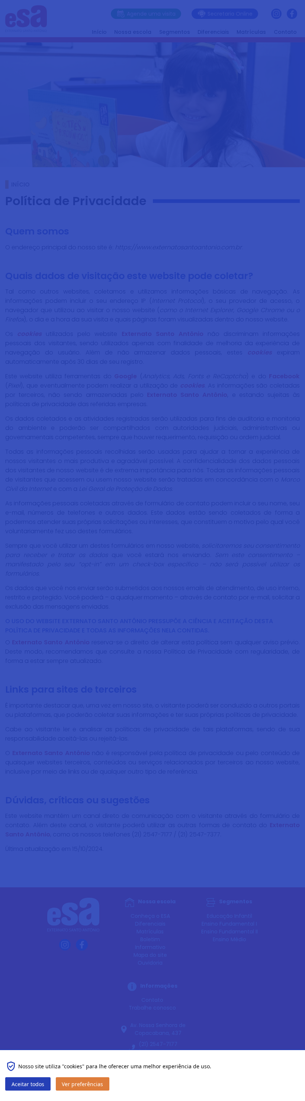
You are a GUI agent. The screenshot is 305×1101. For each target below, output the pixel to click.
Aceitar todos (28, 1084)
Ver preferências (82, 1084)
